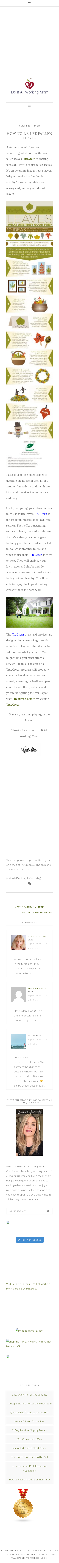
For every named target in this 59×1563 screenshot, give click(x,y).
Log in (44, 1558)
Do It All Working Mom (29, 86)
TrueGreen (13, 704)
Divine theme (31, 1550)
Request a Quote (24, 698)
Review (36, 126)
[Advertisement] (29, 38)
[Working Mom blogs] (23, 1521)
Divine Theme (33, 1554)
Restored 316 (50, 1550)
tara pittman (37, 936)
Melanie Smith (37, 988)
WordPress (32, 1558)
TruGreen (29, 158)
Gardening (24, 126)
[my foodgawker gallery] (29, 1330)
